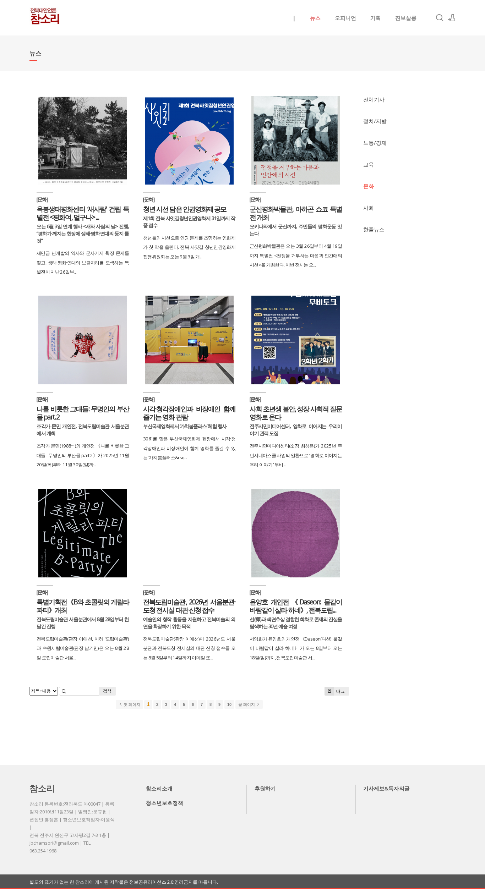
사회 (368, 207)
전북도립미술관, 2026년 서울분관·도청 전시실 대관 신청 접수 (189, 606)
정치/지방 (375, 121)
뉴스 (315, 17)
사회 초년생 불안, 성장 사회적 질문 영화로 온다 (296, 413)
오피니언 (345, 17)
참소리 (42, 788)
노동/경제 (375, 142)
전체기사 (374, 99)
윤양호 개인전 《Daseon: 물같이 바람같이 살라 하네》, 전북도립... (296, 606)
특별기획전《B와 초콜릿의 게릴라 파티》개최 (83, 606)
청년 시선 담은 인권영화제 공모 (184, 209)
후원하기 (265, 788)
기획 (375, 17)
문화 (368, 186)
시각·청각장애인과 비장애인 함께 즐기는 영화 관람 (189, 413)
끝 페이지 (247, 704)
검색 (107, 691)
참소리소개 (159, 788)
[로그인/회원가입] (452, 18)
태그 (340, 691)
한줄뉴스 (374, 229)
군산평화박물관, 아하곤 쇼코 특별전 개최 (296, 213)
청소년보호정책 (164, 802)
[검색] (439, 18)
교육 (368, 164)
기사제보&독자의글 (386, 788)
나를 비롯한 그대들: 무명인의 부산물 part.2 (83, 413)
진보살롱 (405, 17)
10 (229, 704)
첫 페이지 (131, 704)
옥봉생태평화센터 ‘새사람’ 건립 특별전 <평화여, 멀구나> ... (83, 213)
